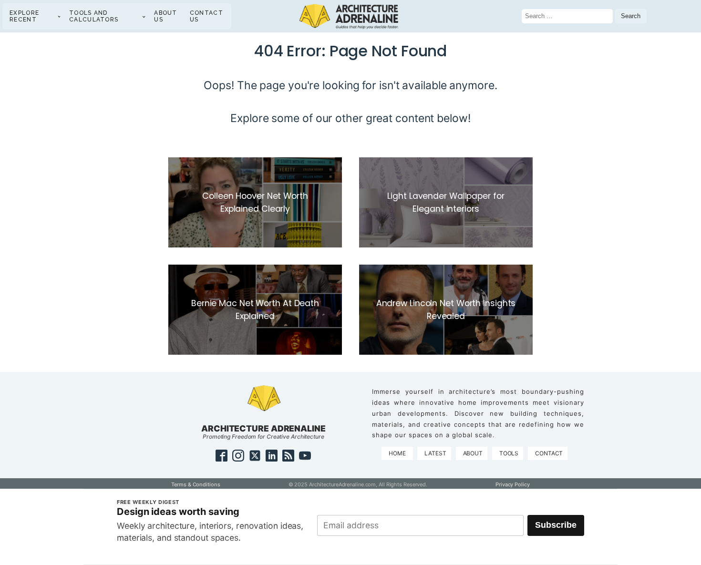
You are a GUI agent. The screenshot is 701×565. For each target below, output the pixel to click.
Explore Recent (24, 16)
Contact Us (206, 16)
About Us (165, 16)
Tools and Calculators (93, 16)
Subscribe (556, 525)
